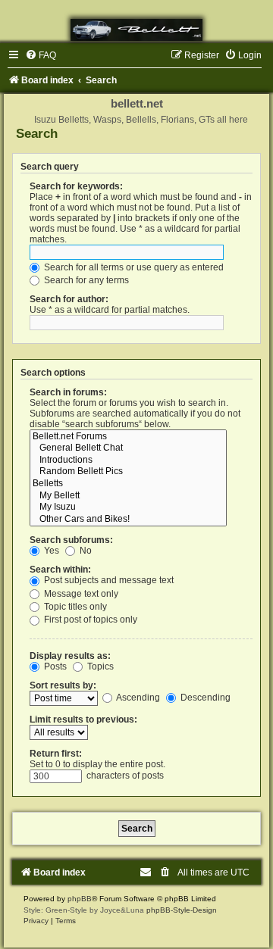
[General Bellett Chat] (128, 448)
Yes (50, 550)
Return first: (56, 753)
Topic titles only (74, 606)
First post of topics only (89, 619)
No (84, 550)
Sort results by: (63, 685)
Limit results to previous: (83, 719)
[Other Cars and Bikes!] (128, 520)
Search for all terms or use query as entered (133, 267)
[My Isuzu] (128, 507)
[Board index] (136, 30)
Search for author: (69, 299)
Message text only (80, 593)
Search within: (60, 569)
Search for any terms (85, 280)
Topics (99, 666)
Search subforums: (71, 540)
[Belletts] (128, 484)
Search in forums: (68, 392)
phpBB (79, 898)
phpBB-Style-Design (181, 910)
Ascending (137, 697)
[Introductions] (128, 460)
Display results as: (70, 656)
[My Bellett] (128, 496)
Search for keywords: (76, 186)
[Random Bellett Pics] (128, 472)
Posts (54, 666)
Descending (204, 697)
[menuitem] (40, 55)
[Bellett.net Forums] (128, 437)
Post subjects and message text (108, 580)
